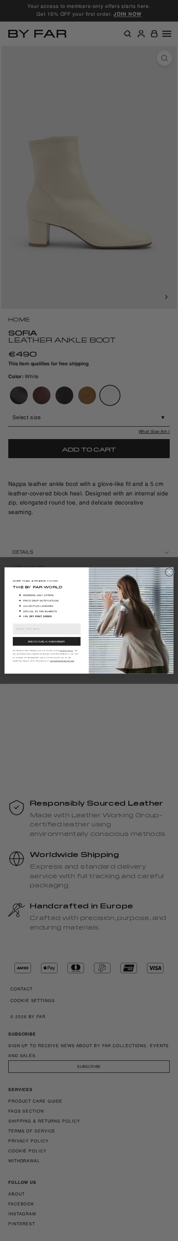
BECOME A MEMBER (46, 641)
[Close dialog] (169, 572)
